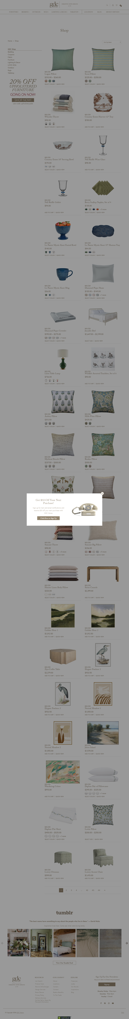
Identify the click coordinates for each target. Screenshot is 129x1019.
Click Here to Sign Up (48, 518)
